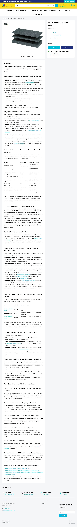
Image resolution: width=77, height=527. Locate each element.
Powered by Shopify (5, 522)
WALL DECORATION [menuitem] (37, 14)
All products (8, 18)
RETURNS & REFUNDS (28, 494)
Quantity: (50, 43)
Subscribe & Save (70, 1)
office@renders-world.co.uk (9, 510)
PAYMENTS (64, 494)
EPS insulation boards (29, 82)
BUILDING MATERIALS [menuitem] (36, 10)
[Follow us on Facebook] (69, 523)
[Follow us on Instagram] (72, 523)
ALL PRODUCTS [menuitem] (10, 10)
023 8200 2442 (7, 508)
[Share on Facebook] (49, 28)
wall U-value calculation (34, 120)
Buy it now (67, 47)
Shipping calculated (57, 35)
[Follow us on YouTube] (74, 523)
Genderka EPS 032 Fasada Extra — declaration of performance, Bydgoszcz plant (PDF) (22, 470)
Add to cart (54, 47)
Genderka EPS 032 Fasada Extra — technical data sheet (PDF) (17, 468)
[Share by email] (55, 28)
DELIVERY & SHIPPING (9, 494)
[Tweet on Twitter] (53, 28)
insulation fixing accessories (22, 276)
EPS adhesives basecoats (19, 143)
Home (3, 18)
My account (63, 6)
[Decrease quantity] (54, 43)
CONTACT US (46, 494)
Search (43, 503)
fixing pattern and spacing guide (23, 274)
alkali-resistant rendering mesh (28, 280)
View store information (54, 54)
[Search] (56, 5)
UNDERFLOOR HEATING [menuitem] (49, 10)
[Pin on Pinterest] (51, 28)
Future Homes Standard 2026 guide (14, 343)
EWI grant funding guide (24, 349)
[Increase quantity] (60, 43)
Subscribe (63, 515)
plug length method (24, 278)
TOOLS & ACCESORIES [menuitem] (63, 10)
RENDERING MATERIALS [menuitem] (21, 10)
